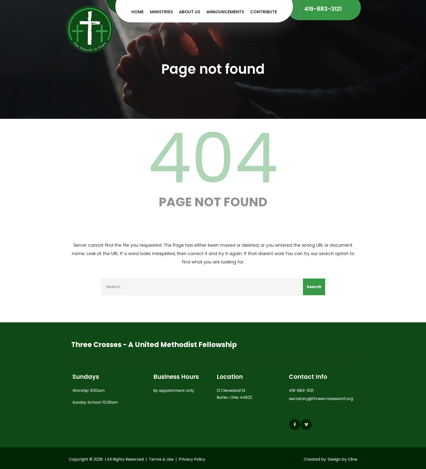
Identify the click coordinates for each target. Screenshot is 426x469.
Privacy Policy (192, 459)
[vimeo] (306, 424)
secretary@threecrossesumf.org (321, 398)
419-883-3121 (301, 390)
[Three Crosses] (90, 30)
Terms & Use (161, 459)
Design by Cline (342, 459)
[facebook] (294, 424)
